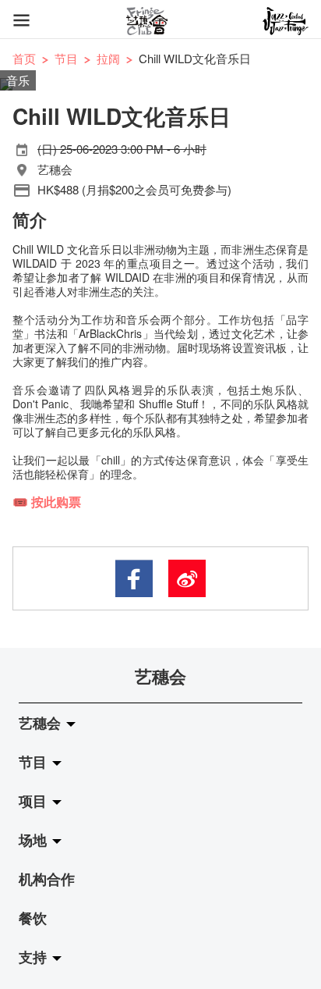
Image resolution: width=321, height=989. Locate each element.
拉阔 (108, 58)
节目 (66, 58)
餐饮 (33, 918)
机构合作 (47, 879)
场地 (35, 840)
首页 (24, 58)
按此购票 (56, 502)
